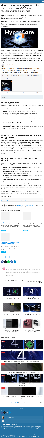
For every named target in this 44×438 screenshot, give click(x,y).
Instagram (24, 205)
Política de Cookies (26, 436)
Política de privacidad (17, 436)
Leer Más (3, 230)
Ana (7, 268)
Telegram (19, 205)
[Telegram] (15, 261)
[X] (5, 261)
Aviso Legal (3, 436)
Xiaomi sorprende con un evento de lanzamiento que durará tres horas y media (34, 281)
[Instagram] (7, 412)
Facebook (28, 205)
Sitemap (7, 436)
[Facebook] (2, 261)
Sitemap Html (36, 436)
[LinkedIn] (11, 261)
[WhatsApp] (8, 261)
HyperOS (3, 256)
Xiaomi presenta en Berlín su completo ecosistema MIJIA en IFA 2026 (10, 243)
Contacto (11, 436)
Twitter (33, 205)
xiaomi (7, 256)
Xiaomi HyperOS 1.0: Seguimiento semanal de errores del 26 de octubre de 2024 (14, 281)
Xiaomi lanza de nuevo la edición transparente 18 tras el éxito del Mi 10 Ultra (10, 221)
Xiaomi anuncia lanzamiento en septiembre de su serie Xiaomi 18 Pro (33, 221)
